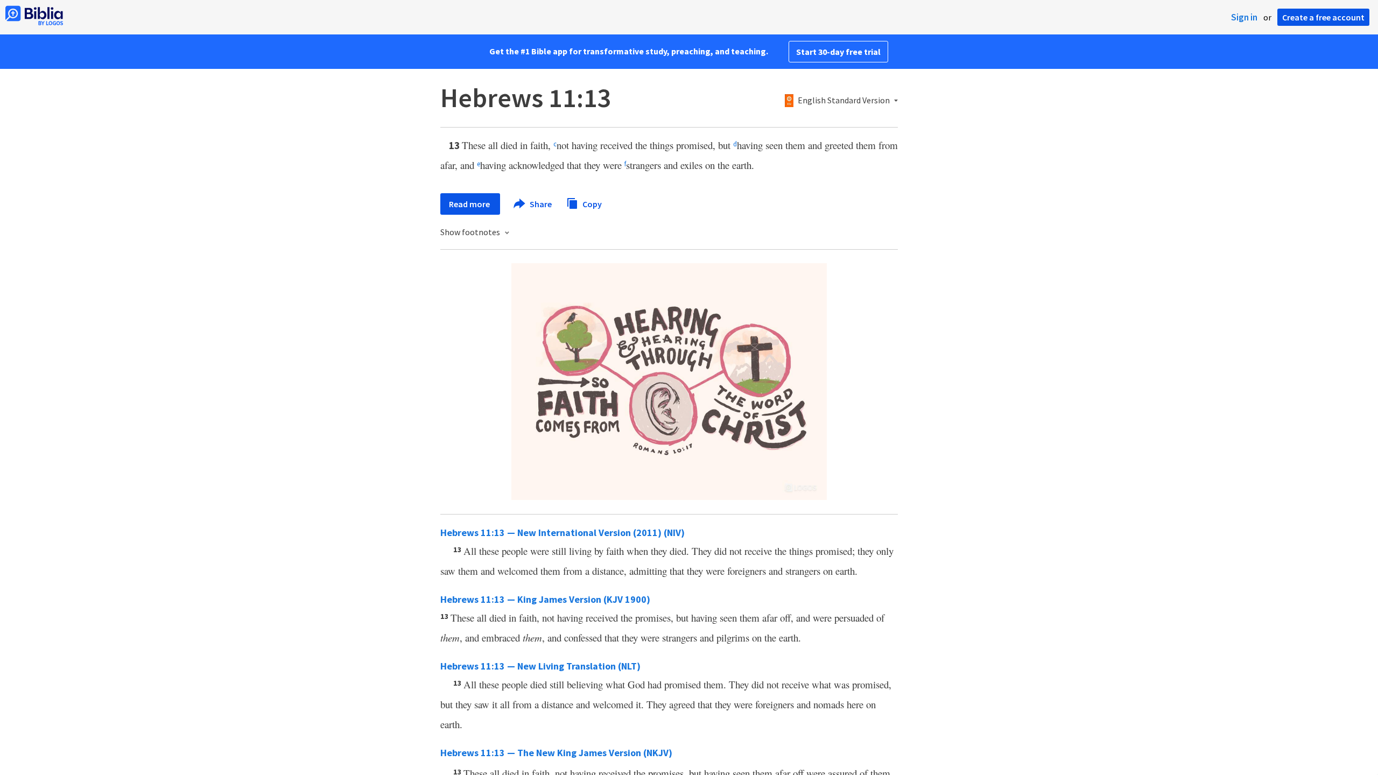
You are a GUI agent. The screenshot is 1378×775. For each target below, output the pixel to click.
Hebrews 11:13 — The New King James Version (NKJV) (556, 752)
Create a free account (1323, 17)
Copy (591, 203)
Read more (470, 204)
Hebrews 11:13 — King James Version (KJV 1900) (545, 599)
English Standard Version (844, 100)
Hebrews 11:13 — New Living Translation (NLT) (540, 666)
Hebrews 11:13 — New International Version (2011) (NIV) (562, 532)
